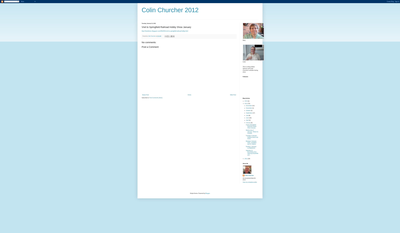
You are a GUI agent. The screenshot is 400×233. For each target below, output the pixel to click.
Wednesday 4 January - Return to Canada (252, 132)
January (248, 122)
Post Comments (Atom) (155, 98)
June (247, 118)
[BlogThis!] (168, 36)
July (247, 115)
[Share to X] (170, 36)
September (249, 113)
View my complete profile (250, 182)
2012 (246, 103)
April (247, 120)
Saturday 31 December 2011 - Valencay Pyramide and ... (252, 153)
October (248, 110)
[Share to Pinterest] (174, 36)
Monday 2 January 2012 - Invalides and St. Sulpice (251, 142)
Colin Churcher (249, 175)
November (249, 108)
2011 (246, 158)
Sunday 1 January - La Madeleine (251, 147)
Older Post (233, 95)
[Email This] (166, 36)
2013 (246, 101)
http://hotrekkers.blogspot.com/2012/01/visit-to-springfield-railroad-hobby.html (165, 31)
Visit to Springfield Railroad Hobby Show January (251, 126)
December (249, 105)
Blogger (207, 193)
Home (189, 95)
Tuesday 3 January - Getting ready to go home (252, 137)
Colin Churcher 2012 (170, 10)
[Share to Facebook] (172, 36)
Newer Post (145, 95)
